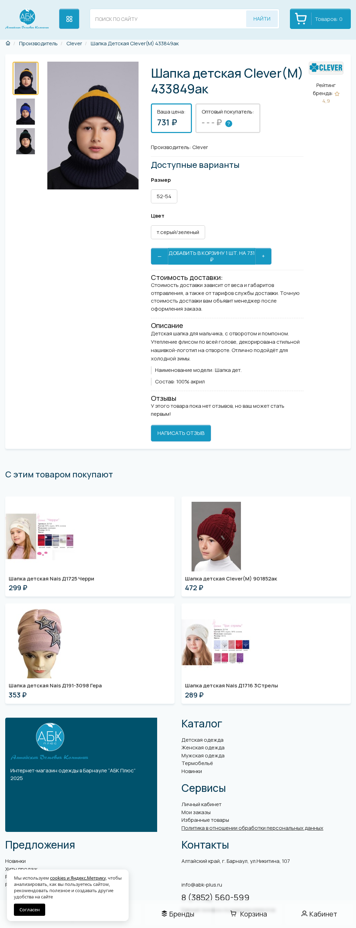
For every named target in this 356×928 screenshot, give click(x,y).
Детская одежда (202, 739)
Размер (161, 180)
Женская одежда (203, 747)
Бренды (181, 914)
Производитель (38, 43)
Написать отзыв (180, 433)
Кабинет (323, 914)
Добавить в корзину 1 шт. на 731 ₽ (212, 256)
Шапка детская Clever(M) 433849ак (134, 43)
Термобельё (197, 763)
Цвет (157, 215)
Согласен (29, 909)
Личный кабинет (201, 804)
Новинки (191, 771)
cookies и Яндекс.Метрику (78, 878)
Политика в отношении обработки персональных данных (252, 828)
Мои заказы (196, 812)
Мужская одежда (203, 755)
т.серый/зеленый (178, 232)
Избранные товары (205, 820)
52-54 (164, 196)
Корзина (253, 914)
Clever (73, 43)
